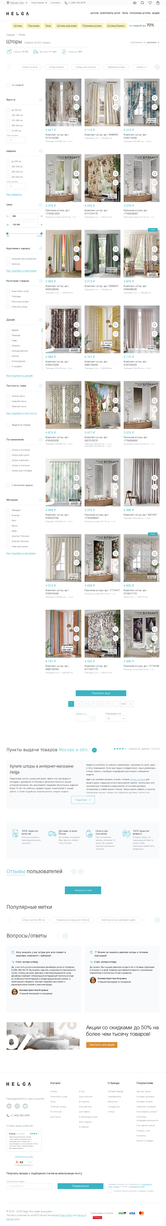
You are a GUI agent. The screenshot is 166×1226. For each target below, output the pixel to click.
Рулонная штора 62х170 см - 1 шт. (100, 594)
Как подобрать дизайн (19, 375)
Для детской (85, 1106)
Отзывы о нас (143, 1130)
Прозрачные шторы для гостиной (73, 920)
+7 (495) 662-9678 (20, 1115)
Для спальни (85, 1096)
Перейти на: (81, 714)
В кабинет (84, 1127)
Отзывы (15, 871)
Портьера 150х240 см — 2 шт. (59, 368)
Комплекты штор (110, 13)
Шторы (94, 13)
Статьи (111, 1111)
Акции (156, 13)
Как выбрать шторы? (146, 1111)
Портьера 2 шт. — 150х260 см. (98, 289)
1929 (123, 704)
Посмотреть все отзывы (24, 1156)
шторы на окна (137, 779)
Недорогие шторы (116, 67)
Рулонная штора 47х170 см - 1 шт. (61, 217)
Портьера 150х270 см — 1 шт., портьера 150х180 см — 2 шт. (98, 445)
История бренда (115, 1091)
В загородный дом (88, 1117)
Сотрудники (114, 1106)
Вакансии (113, 1101)
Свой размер (12, 135)
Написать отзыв (83, 890)
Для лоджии (85, 1122)
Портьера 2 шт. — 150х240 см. (59, 293)
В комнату (84, 1101)
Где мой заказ (143, 1091)
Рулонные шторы (140, 13)
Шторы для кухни (67, 25)
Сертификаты (114, 1096)
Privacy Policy (65, 1215)
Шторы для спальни (86, 67)
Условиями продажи (137, 1186)
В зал (82, 1091)
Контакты (55, 2)
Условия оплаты (144, 1101)
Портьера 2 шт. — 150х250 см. (98, 138)
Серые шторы (143, 67)
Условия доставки (145, 1096)
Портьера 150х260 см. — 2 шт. (137, 141)
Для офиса (84, 1111)
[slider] (7, 233)
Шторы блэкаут (116, 25)
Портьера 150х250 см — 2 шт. (137, 368)
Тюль (125, 13)
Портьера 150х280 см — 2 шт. (59, 141)
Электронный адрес (15, 1181)
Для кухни (55, 1117)
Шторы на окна (29, 67)
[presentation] (157, 67)
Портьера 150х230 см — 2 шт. (59, 444)
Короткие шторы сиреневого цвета (118, 920)
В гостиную (55, 1111)
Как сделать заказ (145, 1125)
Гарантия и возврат (146, 1106)
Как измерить (14, 194)
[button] (48, 102)
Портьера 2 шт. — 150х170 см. (98, 217)
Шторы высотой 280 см (33, 920)
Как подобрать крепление (21, 271)
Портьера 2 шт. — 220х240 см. (98, 368)
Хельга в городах (144, 1140)
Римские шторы (58, 1106)
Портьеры (33, 25)
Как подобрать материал (21, 553)
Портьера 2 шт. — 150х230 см (137, 293)
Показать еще (101, 693)
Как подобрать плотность (21, 413)
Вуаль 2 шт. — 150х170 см (136, 597)
